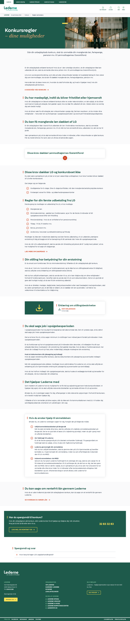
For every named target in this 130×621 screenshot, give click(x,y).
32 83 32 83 (106, 524)
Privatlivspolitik (120, 619)
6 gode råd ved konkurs (35, 90)
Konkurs (27, 15)
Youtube (38, 619)
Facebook (14, 619)
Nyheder (49, 589)
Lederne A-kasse (49, 2)
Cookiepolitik (108, 619)
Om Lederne (50, 585)
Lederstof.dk (62, 2)
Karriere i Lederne (52, 587)
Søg (119, 9)
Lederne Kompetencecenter (58, 606)
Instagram (23, 619)
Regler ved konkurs (37, 15)
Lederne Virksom (35, 2)
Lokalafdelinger (52, 592)
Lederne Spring (20, 2)
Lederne (8, 2)
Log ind (111, 9)
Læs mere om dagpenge (35, 251)
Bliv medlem (103, 9)
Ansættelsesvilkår (16, 15)
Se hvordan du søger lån (36, 500)
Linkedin (31, 619)
